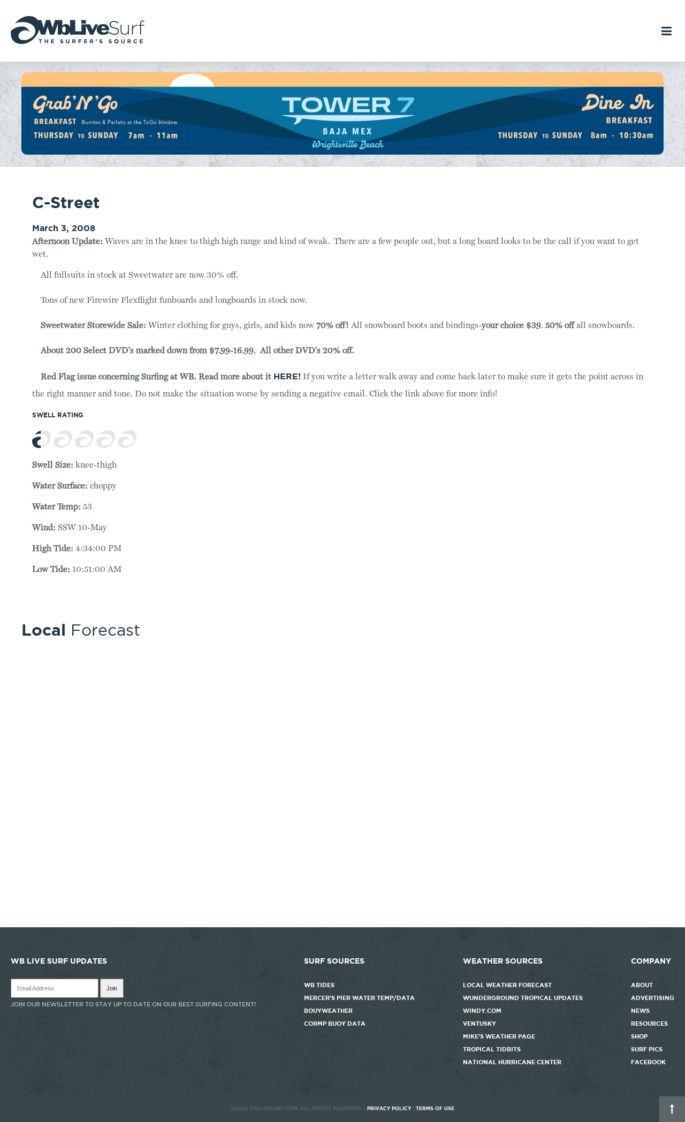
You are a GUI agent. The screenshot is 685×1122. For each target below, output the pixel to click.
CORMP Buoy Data (335, 1023)
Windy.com (482, 1010)
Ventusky (479, 1023)
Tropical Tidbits (492, 1049)
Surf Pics (647, 1049)
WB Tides (319, 985)
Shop (639, 1036)
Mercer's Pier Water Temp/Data (359, 998)
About (642, 985)
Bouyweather (328, 1010)
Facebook (648, 1062)
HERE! (287, 376)
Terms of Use (435, 1108)
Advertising (652, 998)
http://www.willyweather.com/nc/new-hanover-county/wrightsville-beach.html (342, 922)
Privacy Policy (389, 1108)
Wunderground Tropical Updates (523, 998)
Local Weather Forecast (507, 985)
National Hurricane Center (512, 1062)
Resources (649, 1023)
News (640, 1010)
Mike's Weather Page (499, 1036)
